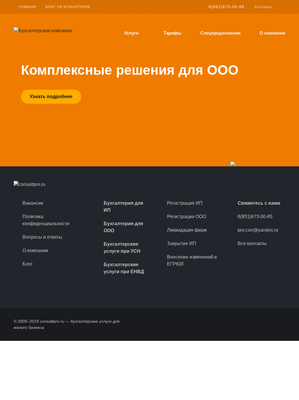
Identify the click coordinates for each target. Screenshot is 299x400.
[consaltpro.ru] (43, 30)
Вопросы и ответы (42, 237)
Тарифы (172, 33)
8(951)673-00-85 (226, 6)
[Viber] (259, 258)
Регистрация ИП (185, 203)
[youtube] (283, 184)
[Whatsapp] (250, 258)
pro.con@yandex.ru (258, 230)
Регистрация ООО (186, 216)
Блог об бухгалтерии (68, 6)
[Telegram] (278, 258)
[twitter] (253, 184)
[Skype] (241, 258)
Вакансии (32, 203)
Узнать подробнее (51, 96)
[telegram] (273, 184)
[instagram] (263, 184)
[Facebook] (269, 258)
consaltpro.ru (52, 321)
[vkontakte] (243, 184)
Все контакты (252, 243)
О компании (272, 33)
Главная (27, 6)
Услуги (131, 33)
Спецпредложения (220, 33)
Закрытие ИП (181, 243)
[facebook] (233, 184)
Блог (27, 263)
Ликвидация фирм (187, 230)
